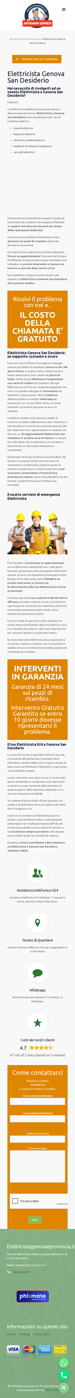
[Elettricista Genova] (37, 15)
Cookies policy (41, 1334)
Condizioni (24, 1334)
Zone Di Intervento (30, 39)
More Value (52, 1390)
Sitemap (12, 1334)
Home (13, 39)
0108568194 (38, 1084)
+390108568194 (21, 1272)
